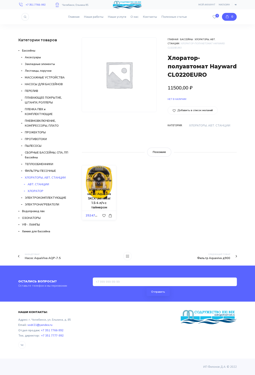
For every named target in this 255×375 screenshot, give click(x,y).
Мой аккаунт (206, 4)
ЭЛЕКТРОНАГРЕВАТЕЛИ (42, 204)
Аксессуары (33, 57)
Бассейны (186, 39)
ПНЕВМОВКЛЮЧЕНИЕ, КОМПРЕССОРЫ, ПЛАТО (42, 123)
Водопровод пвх (33, 211)
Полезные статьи (174, 17)
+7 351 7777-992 (52, 335)
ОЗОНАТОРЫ (31, 218)
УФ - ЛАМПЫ (31, 225)
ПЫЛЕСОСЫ (33, 146)
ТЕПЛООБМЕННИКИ (39, 164)
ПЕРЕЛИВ (31, 91)
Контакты (150, 17)
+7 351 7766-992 (36, 5)
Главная (74, 17)
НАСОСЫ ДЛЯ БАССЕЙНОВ (44, 84)
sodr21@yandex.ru (39, 325)
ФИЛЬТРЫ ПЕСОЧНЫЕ (40, 171)
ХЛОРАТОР (35, 191)
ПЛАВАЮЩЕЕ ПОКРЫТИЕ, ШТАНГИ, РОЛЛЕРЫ (43, 100)
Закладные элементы (40, 64)
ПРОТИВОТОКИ (36, 139)
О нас (134, 17)
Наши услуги (117, 17)
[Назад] (127, 256)
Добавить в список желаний (195, 110)
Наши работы (93, 17)
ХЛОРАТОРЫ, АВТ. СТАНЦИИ (209, 125)
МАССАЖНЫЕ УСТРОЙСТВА (45, 77)
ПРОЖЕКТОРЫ (35, 132)
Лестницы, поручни (38, 71)
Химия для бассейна (36, 231)
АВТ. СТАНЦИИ (38, 184)
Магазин (224, 4)
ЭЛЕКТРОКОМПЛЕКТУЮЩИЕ (45, 198)
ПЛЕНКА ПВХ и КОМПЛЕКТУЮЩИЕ (39, 111)
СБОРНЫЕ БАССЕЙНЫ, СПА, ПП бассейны (46, 155)
